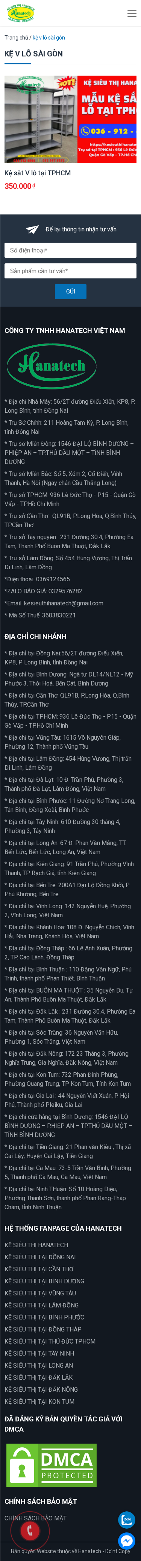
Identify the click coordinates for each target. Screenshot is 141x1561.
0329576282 (65, 591)
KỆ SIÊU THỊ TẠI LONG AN (39, 1365)
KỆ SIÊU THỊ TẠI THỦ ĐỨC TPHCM (50, 1341)
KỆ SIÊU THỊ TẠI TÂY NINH (39, 1353)
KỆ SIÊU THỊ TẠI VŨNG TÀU (40, 1293)
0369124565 (53, 579)
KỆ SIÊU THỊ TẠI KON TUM (39, 1401)
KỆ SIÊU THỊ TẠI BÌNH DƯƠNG (44, 1281)
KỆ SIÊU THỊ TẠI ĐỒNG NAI (40, 1257)
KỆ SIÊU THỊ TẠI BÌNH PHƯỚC (44, 1317)
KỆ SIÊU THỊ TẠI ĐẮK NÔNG (41, 1389)
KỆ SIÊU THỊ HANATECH (36, 1245)
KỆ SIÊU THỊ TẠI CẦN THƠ (39, 1269)
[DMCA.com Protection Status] (52, 1464)
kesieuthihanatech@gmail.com (63, 603)
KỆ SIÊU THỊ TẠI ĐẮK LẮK (39, 1377)
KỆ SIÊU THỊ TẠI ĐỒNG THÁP (43, 1329)
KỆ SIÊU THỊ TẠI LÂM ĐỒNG (42, 1305)
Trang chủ (16, 38)
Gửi (70, 291)
